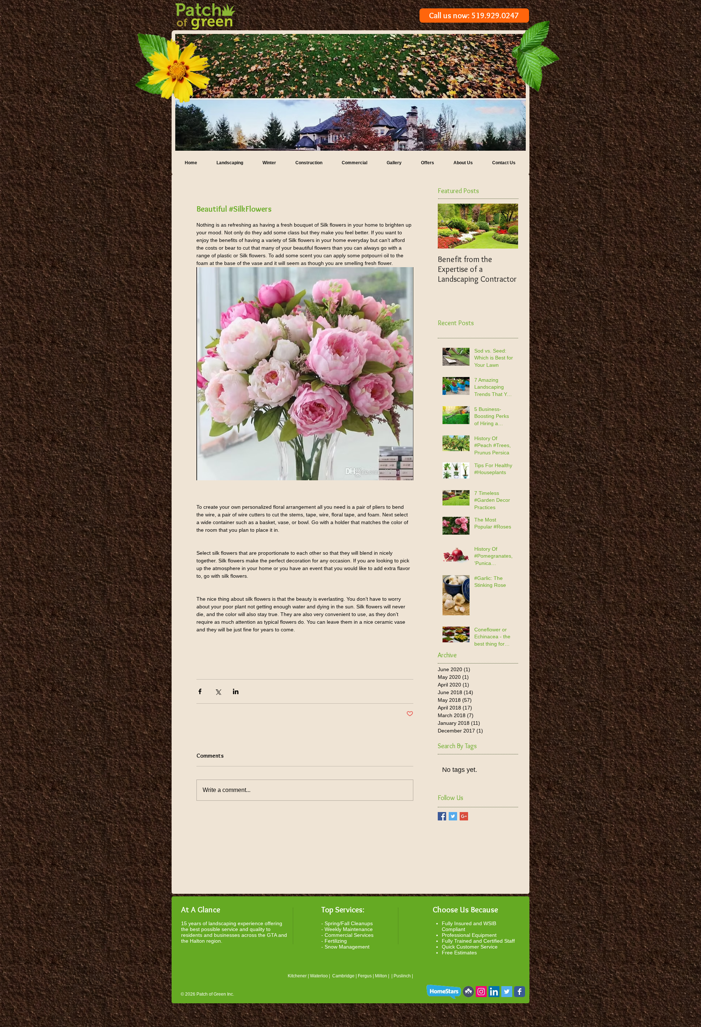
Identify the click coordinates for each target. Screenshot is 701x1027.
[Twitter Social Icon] (506, 991)
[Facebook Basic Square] (442, 816)
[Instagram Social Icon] (481, 991)
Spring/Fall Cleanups (349, 923)
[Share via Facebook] (199, 691)
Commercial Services (349, 935)
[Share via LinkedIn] (235, 691)
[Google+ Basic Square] (464, 816)
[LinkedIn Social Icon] (494, 991)
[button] (350, 92)
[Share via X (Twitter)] (217, 691)
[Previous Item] (449, 226)
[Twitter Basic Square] (453, 816)
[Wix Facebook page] (519, 991)
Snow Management (347, 947)
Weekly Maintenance (349, 929)
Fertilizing (336, 941)
